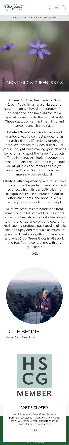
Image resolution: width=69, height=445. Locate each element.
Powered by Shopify (34, 442)
